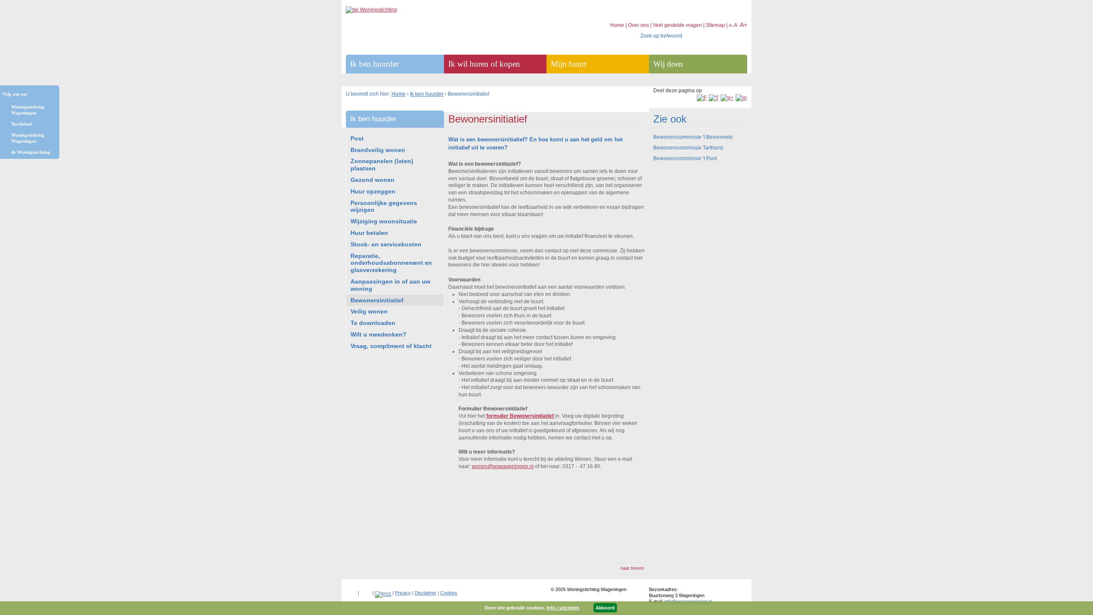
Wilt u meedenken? (378, 334)
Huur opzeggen (373, 191)
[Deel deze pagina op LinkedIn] (741, 98)
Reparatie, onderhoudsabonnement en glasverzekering (391, 263)
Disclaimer (425, 592)
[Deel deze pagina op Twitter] (714, 98)
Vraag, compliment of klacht (391, 346)
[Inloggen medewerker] (351, 591)
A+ (743, 24)
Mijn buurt (568, 63)
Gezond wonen (373, 179)
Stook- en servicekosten (386, 244)
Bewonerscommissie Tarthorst (688, 148)
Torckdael (21, 123)
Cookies (448, 592)
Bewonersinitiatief (377, 300)
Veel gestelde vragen (677, 25)
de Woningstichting (30, 152)
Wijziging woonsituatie (384, 221)
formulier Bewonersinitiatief (520, 416)
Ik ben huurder (427, 94)
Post (357, 138)
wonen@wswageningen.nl (503, 466)
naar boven (632, 568)
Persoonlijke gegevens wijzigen (384, 206)
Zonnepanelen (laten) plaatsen (382, 165)
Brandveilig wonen (378, 149)
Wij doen (668, 63)
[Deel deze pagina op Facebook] (702, 98)
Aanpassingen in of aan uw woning (390, 285)
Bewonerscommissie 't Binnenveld (693, 137)
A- (731, 25)
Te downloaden (373, 322)
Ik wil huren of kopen (484, 63)
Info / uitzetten (562, 607)
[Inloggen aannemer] (365, 591)
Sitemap (715, 25)
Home (399, 94)
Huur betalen (369, 232)
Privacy (403, 592)
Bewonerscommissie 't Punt (685, 158)
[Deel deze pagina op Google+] (727, 98)
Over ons (638, 25)
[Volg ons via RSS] (383, 594)
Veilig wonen (369, 311)
